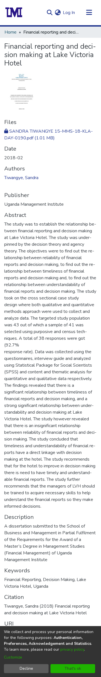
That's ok (73, 668)
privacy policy (72, 649)
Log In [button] (69, 13)
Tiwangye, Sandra (21, 178)
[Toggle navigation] (89, 12)
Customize (13, 657)
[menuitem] (57, 12)
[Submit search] (49, 12)
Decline (26, 668)
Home (10, 32)
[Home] (14, 13)
